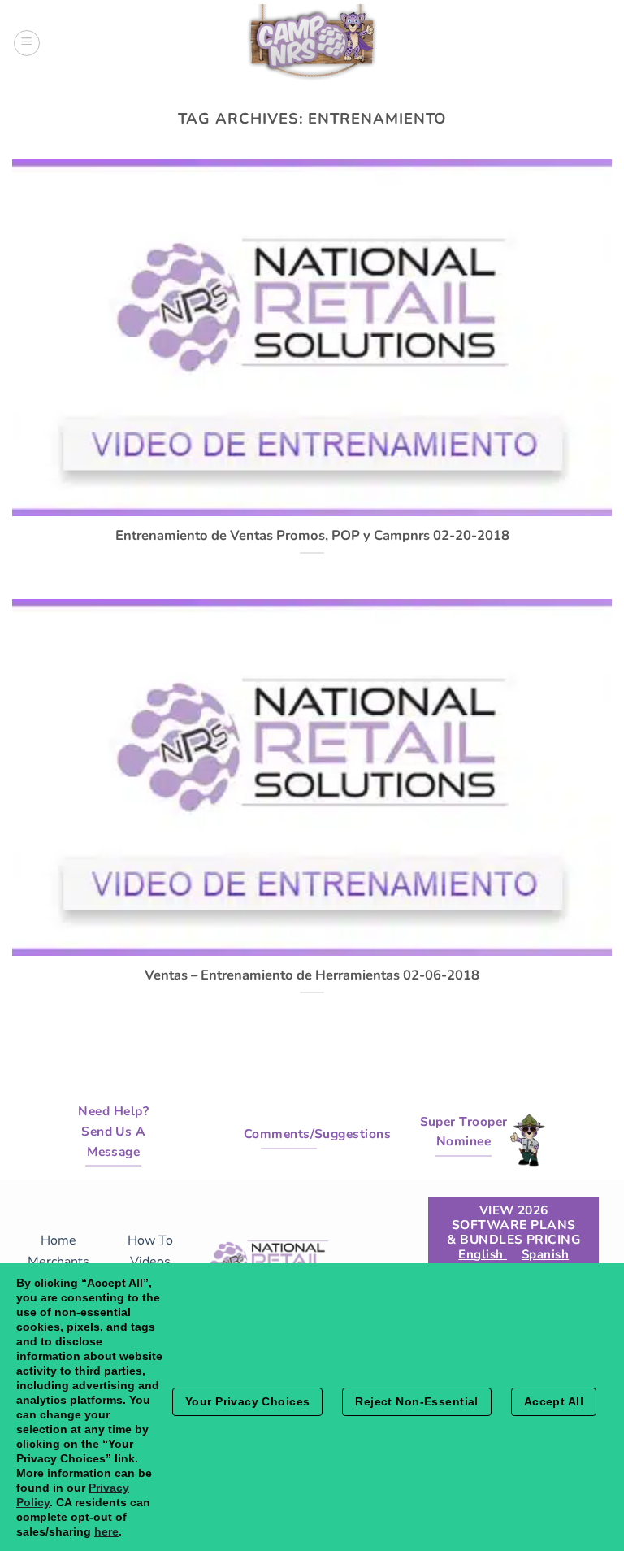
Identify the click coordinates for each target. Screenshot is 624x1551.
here (106, 1531)
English (482, 1254)
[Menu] (27, 43)
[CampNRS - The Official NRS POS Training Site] (312, 45)
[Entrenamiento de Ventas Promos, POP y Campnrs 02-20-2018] (312, 506)
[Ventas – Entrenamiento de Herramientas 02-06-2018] (312, 946)
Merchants (58, 1262)
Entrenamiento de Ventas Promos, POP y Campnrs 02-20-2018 (312, 536)
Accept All (553, 1401)
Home (58, 1240)
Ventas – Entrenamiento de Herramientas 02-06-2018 (312, 975)
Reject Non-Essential (416, 1401)
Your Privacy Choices (247, 1401)
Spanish (545, 1254)
